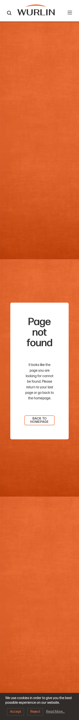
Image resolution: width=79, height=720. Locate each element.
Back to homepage (39, 420)
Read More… (55, 712)
